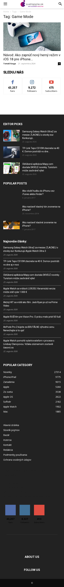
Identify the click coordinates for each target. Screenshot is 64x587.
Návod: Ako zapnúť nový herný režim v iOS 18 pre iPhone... (31, 57)
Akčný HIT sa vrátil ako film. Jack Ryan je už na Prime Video (30, 304)
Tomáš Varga (9, 63)
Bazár (6, 435)
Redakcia (8, 449)
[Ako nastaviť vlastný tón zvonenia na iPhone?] (11, 211)
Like (13, 80)
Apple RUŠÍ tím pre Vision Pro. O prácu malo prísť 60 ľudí (32, 316)
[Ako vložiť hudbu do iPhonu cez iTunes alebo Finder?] (11, 195)
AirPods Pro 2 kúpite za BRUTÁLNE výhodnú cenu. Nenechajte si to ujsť (29, 329)
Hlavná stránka (11, 425)
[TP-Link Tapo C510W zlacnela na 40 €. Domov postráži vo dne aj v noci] (11, 152)
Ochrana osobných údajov (17, 459)
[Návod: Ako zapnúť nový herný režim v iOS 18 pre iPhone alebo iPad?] (32, 36)
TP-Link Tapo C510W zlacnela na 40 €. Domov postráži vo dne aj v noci (31, 263)
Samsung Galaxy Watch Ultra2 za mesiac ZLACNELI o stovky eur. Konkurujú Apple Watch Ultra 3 (30, 249)
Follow (32, 80)
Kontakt (7, 444)
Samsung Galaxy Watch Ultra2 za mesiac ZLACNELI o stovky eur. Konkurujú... (39, 134)
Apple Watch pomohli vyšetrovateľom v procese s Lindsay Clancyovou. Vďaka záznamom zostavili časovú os (28, 344)
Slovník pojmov (11, 430)
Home (6, 11)
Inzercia (7, 439)
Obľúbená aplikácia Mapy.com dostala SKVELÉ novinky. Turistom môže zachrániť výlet (39, 167)
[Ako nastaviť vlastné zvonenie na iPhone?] (11, 225)
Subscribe (51, 80)
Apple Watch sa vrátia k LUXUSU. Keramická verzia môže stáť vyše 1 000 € (29, 290)
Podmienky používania (15, 454)
